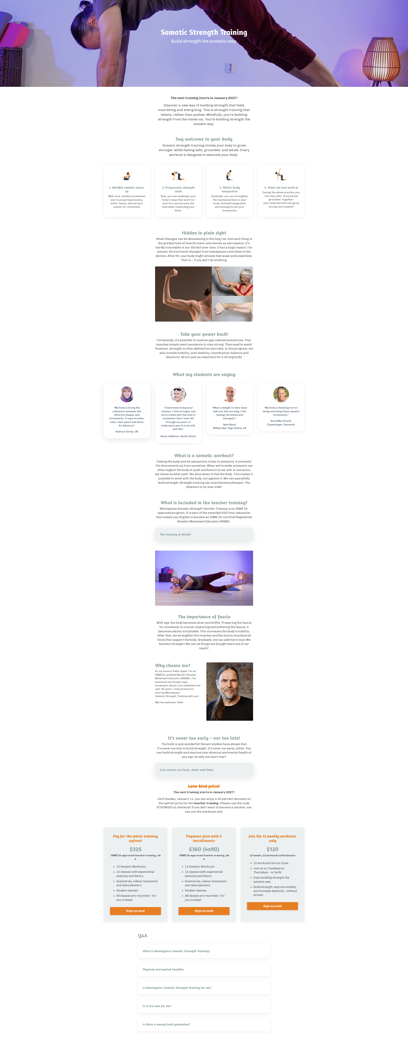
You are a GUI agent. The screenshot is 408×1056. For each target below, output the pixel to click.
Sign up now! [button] (135, 911)
